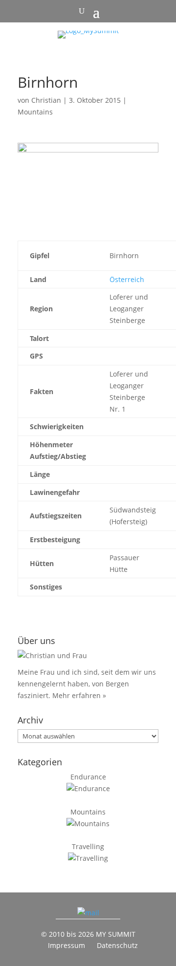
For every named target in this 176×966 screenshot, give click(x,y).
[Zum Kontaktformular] (88, 912)
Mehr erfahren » (79, 695)
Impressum (66, 945)
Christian (46, 100)
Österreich (127, 279)
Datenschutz (117, 945)
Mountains (35, 111)
